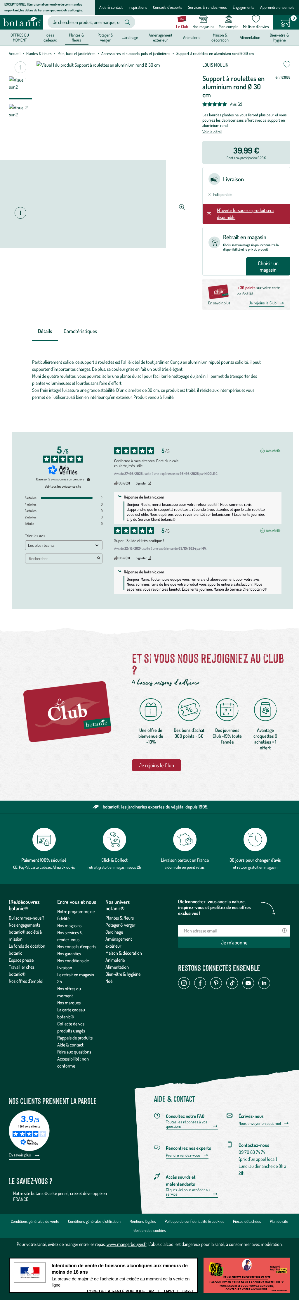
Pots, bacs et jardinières (76, 53)
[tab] (45, 331)
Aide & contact (111, 7)
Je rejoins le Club (263, 302)
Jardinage (114, 932)
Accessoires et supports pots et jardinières (135, 53)
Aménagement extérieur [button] (160, 37)
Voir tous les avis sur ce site (63, 487)
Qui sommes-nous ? (26, 918)
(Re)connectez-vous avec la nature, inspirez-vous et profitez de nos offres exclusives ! (214, 907)
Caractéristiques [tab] (80, 331)
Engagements (243, 7)
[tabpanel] (149, 379)
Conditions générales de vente (35, 1221)
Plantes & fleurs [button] (76, 37)
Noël (109, 981)
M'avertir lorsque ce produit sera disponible (245, 213)
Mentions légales (142, 1221)
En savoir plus (219, 302)
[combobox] (86, 22)
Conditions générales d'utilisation (94, 1221)
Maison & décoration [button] (220, 37)
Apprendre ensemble (277, 7)
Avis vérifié (273, 451)
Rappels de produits (75, 1038)
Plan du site (279, 1221)
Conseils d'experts (167, 7)
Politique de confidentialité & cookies (194, 1221)
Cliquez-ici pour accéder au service (188, 1191)
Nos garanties (69, 953)
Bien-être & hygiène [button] (279, 37)
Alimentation (117, 967)
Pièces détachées (247, 1221)
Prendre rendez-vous (183, 1155)
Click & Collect (114, 860)
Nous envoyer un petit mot (260, 1123)
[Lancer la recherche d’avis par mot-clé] (98, 558)
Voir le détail (212, 132)
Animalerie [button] (192, 37)
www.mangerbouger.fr (127, 1244)
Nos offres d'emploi (26, 981)
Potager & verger (120, 925)
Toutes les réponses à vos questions (186, 1124)
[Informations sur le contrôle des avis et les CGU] (88, 479)
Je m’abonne (234, 942)
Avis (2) (236, 104)
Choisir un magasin (268, 266)
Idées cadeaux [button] (50, 37)
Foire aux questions (74, 1052)
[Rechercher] (127, 22)
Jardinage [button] (130, 37)
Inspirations (137, 7)
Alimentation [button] (250, 37)
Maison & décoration (123, 953)
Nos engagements (24, 925)
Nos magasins (69, 925)
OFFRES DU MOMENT (20, 37)
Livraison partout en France (185, 860)
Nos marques (69, 1003)
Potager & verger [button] (105, 37)
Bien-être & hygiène (122, 974)
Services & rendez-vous (207, 7)
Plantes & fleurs (39, 53)
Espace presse (21, 960)
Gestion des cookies (149, 1230)
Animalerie (115, 960)
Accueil (14, 53)
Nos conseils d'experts (76, 946)
